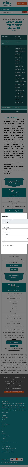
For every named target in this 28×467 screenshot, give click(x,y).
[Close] (24, 216)
